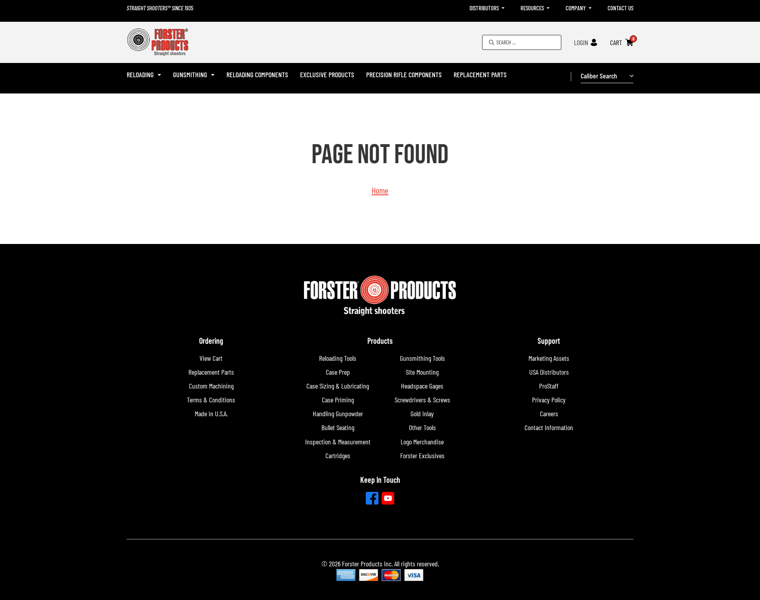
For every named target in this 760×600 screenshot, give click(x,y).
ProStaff (549, 385)
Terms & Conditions (211, 399)
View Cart (211, 358)
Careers (549, 413)
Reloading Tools (337, 358)
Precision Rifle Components (404, 74)
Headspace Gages (422, 385)
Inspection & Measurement (337, 441)
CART (616, 42)
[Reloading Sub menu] (159, 74)
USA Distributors (549, 372)
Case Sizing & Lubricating (337, 385)
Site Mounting (422, 372)
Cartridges (337, 455)
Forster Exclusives (422, 455)
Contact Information (548, 427)
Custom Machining (211, 385)
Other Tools (422, 427)
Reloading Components (257, 74)
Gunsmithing (190, 74)
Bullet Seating (337, 427)
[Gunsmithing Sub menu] (213, 74)
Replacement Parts (480, 74)
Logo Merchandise (422, 441)
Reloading (140, 74)
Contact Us (620, 7)
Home (380, 190)
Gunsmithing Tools (422, 358)
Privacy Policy (549, 399)
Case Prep (338, 372)
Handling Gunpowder (338, 413)
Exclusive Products (327, 74)
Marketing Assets (548, 358)
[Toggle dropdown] (503, 8)
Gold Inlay (422, 413)
